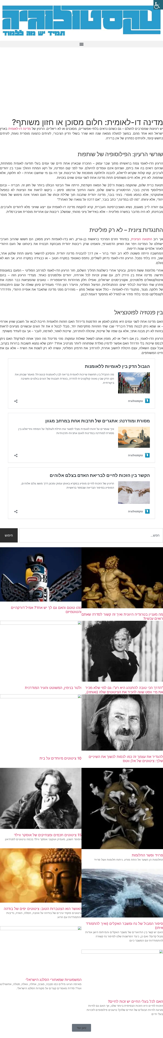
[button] (81, 44)
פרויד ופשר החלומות (147, 855)
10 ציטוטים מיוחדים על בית (61, 758)
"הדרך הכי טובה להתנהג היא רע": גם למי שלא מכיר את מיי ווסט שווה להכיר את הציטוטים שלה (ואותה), (124, 690)
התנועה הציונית (141, 239)
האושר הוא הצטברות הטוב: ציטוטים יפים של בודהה (43, 909)
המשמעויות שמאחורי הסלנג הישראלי (54, 980)
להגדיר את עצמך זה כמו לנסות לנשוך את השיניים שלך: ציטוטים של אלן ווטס (126, 759)
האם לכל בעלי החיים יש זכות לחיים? (135, 1001)
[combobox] (91, 535)
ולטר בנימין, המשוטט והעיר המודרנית (53, 688)
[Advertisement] (81, 84)
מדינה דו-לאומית (19, 129)
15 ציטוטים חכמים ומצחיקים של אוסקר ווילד (48, 835)
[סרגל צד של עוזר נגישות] (158, 5)
